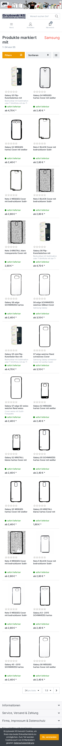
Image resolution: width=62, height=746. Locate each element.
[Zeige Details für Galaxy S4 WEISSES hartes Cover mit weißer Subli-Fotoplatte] (45, 77)
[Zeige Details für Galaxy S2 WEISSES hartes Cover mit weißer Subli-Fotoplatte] (45, 387)
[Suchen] (57, 16)
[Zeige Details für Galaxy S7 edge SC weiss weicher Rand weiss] (16, 387)
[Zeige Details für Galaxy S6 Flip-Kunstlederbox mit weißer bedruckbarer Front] (45, 232)
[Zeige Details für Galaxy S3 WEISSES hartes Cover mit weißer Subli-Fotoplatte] (16, 128)
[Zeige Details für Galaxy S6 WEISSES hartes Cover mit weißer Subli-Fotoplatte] (45, 646)
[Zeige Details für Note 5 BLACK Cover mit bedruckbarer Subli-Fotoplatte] (45, 542)
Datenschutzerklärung (24, 743)
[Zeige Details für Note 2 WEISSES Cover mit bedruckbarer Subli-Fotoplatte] (16, 180)
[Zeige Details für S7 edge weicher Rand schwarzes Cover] (45, 335)
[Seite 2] (56, 690)
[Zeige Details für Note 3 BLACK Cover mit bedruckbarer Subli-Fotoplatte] (45, 180)
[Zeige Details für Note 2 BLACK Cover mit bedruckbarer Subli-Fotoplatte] (45, 128)
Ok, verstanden (49, 737)
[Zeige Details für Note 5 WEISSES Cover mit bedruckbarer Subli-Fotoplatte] (16, 594)
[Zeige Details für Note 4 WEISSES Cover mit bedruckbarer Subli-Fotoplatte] (16, 542)
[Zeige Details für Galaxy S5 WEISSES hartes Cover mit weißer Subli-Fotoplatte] (16, 491)
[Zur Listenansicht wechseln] (56, 55)
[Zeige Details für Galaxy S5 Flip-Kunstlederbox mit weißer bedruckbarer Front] (16, 77)
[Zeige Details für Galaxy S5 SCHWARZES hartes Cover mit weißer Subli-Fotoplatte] (45, 439)
